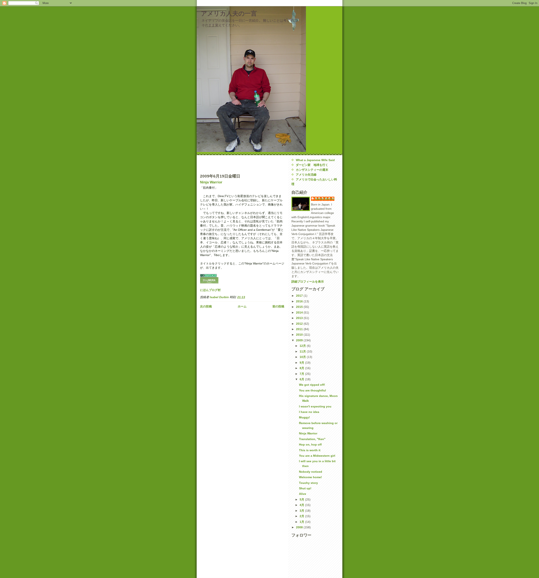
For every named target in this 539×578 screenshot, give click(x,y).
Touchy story (308, 483)
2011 (300, 329)
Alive (302, 493)
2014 (300, 312)
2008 (300, 527)
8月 (302, 368)
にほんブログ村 (210, 290)
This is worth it (309, 450)
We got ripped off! (312, 384)
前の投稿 (278, 306)
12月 (303, 345)
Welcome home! (310, 477)
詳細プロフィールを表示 (307, 281)
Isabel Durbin (324, 198)
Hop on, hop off (310, 444)
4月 (302, 505)
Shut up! (305, 488)
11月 (303, 351)
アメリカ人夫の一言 (229, 13)
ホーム (242, 306)
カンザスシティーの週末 (312, 169)
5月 (302, 499)
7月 (302, 373)
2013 (300, 318)
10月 (303, 357)
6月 (302, 379)
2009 (300, 340)
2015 (300, 306)
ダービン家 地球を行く (312, 165)
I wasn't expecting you (315, 406)
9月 (302, 362)
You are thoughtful (312, 390)
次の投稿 (206, 306)
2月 (302, 516)
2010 (300, 334)
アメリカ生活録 (306, 174)
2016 (300, 301)
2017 (300, 295)
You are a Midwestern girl (317, 455)
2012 (300, 323)
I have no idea (309, 412)
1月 (302, 521)
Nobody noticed (310, 471)
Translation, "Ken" (312, 439)
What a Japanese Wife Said (315, 160)
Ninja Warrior (211, 182)
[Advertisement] (224, 164)
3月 (302, 510)
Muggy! (304, 417)
